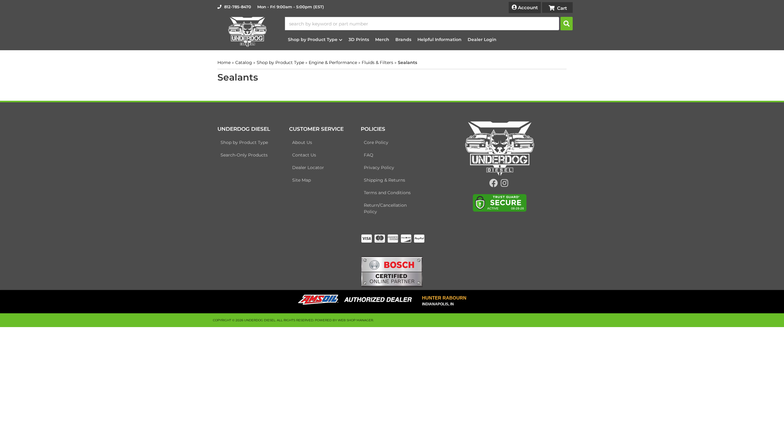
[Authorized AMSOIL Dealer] (357, 300)
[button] (429, 23)
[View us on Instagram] (504, 184)
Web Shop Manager (355, 320)
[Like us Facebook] (493, 184)
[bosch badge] (392, 271)
